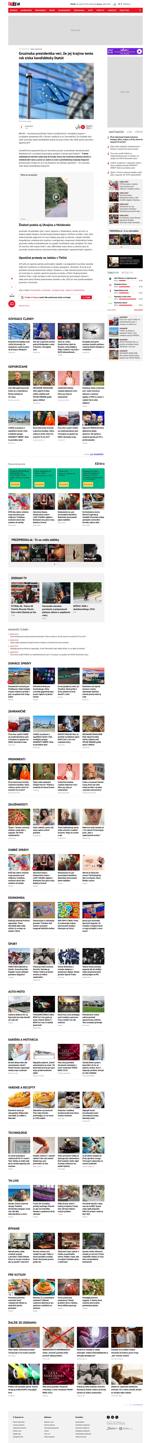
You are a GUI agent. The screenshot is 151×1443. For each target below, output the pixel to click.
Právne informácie (19, 1422)
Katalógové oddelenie (83, 1431)
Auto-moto (16, 992)
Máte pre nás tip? (81, 1437)
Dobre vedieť (12, 525)
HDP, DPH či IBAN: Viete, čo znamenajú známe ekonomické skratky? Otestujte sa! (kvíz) (68, 924)
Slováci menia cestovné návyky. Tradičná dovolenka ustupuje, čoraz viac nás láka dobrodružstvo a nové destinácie (19, 1208)
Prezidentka (35, 290)
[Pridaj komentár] (11, 279)
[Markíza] (110, 279)
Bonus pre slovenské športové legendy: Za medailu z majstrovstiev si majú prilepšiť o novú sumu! (92, 925)
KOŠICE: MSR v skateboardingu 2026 (84, 608)
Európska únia (58, 290)
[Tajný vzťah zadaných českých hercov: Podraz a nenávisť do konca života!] (44, 771)
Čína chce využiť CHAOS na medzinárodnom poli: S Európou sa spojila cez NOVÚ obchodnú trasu (49, 654)
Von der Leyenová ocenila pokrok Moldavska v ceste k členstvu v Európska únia (44, 345)
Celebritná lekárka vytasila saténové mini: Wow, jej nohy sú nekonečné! (68, 786)
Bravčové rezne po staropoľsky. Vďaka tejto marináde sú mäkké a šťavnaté (18, 1114)
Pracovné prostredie (88, 1076)
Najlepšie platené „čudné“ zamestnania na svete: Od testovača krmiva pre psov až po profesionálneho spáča (44, 1067)
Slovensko (61, 977)
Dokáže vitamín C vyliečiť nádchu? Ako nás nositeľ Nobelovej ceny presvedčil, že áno (44, 1159)
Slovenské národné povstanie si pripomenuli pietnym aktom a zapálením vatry (56, 611)
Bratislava (85, 699)
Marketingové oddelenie (83, 1434)
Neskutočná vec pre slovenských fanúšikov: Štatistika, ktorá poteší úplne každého (67, 516)
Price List (47, 1434)
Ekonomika (79, 10)
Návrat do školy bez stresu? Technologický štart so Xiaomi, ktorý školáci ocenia (91, 876)
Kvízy (90, 10)
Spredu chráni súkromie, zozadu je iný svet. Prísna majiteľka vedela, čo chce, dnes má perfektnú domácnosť (93, 1256)
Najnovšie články (18, 629)
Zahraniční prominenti (89, 793)
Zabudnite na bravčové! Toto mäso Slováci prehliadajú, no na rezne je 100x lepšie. (43, 1114)
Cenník (46, 1431)
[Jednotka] (110, 291)
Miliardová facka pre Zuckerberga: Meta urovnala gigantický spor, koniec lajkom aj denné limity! (43, 691)
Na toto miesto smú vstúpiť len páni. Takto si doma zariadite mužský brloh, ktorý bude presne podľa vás (43, 1256)
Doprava (10, 1023)
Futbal (13, 615)
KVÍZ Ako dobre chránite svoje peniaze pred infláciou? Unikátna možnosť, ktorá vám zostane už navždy (18, 517)
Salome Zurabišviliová (74, 290)
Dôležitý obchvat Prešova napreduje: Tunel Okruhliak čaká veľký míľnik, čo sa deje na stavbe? (47, 648)
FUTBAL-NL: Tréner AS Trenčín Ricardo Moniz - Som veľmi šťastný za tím (23, 609)
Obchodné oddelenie (82, 1428)
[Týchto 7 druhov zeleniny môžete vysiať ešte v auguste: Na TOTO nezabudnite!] (19, 817)
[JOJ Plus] (110, 303)
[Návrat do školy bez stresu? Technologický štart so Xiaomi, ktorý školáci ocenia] (93, 862)
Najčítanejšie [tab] (116, 132)
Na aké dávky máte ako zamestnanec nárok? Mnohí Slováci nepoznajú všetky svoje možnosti (18, 1066)
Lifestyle (112, 10)
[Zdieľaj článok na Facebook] (11, 287)
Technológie (17, 1133)
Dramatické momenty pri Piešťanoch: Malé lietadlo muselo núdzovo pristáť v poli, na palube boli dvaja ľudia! (19, 691)
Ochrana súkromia (18, 1425)
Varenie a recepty (21, 1087)
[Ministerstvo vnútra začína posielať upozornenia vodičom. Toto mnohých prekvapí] (93, 1004)
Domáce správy (19, 663)
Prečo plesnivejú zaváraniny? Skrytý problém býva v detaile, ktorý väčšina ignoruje (68, 1301)
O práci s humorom (38, 1076)
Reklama (47, 1417)
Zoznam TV (19, 578)
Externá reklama (49, 1425)
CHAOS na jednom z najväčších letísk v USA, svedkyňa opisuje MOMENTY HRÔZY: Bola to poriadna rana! (43, 739)
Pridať (88, 297)
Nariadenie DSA (18, 1437)
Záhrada (84, 1308)
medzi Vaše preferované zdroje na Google (48, 297)
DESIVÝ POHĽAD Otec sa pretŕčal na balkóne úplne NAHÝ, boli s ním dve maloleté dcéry (68, 738)
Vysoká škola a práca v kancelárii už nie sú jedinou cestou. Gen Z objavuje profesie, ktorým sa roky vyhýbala (93, 1067)
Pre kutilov (17, 1275)
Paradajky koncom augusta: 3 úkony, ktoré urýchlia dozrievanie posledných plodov (92, 1301)
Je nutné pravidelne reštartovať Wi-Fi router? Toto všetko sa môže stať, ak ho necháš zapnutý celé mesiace (19, 1160)
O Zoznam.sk (18, 1417)
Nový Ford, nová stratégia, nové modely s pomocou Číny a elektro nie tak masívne (69, 1018)
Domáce (13, 10)
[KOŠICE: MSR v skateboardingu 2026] (87, 593)
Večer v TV (127, 272)
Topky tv (100, 10)
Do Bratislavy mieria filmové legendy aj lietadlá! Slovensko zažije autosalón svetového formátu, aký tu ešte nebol (93, 517)
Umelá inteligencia (88, 1166)
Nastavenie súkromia (19, 1428)
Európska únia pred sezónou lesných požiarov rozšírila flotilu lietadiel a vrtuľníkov (93, 345)
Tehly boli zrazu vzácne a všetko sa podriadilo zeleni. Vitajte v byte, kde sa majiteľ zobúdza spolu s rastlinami (68, 1256)
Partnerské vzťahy (126, 258)
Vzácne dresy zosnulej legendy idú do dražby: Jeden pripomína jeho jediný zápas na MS (92, 970)
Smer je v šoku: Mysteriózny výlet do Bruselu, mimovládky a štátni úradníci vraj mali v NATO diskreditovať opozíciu (68, 346)
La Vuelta (11, 977)
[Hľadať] (140, 10)
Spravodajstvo (80, 1422)
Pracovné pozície (16, 464)
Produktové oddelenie (83, 1425)
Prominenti (40, 10)
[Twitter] (116, 1417)
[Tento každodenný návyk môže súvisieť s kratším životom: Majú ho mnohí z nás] (69, 817)
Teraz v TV (113, 272)
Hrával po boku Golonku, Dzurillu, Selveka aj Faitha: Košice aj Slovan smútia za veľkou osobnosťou (43, 971)
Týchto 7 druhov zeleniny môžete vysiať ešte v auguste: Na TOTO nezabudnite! (18, 831)
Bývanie (14, 1228)
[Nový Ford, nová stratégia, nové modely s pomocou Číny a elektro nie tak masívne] (69, 1004)
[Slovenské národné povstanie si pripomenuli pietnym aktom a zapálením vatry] (56, 593)
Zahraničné (26, 10)
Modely (60, 1025)
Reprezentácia (86, 977)
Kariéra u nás (17, 1431)
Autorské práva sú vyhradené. (116, 1424)
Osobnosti (36, 790)
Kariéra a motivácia (23, 1039)
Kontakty (79, 1417)
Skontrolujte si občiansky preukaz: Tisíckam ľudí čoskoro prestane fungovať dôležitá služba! (43, 924)
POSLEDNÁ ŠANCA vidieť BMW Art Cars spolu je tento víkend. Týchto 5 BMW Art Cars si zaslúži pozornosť (43, 1019)
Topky (32, 49)
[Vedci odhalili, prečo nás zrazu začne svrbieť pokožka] (44, 817)
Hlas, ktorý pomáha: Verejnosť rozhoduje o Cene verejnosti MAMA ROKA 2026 (67, 1066)
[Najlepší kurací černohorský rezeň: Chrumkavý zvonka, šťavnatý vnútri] (93, 1100)
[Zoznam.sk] (113, 1429)
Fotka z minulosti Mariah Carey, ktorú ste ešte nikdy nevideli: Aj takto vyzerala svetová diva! (92, 786)
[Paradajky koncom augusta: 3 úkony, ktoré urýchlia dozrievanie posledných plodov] (93, 1287)
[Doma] (110, 297)
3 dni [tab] (129, 132)
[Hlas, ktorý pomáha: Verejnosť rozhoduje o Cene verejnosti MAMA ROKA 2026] (69, 1052)
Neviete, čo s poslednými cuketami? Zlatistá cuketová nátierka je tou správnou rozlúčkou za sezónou (43, 1302)
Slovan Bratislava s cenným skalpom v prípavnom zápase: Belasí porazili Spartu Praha (68, 970)
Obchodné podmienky (51, 1428)
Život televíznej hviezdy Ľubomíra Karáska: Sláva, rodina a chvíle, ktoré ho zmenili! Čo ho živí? (48, 636)
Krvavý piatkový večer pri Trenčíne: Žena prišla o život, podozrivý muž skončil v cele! (68, 690)
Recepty (10, 1311)
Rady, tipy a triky (13, 1073)
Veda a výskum (37, 1166)
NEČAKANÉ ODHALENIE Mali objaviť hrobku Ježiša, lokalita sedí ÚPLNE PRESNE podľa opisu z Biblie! (92, 739)
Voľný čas (124, 10)
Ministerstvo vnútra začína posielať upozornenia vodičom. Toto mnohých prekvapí (92, 1018)
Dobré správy (18, 850)
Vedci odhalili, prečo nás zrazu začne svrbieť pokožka (43, 830)
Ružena (99, 4)
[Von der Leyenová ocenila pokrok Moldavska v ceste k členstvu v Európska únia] (44, 331)
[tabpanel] (125, 156)
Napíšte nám (17, 1434)
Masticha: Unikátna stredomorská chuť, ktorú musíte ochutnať (68, 1113)
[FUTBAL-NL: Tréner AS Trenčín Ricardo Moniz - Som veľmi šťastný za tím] (25, 593)
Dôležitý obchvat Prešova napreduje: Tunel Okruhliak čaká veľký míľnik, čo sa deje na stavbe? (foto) (19, 925)
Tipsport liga (36, 980)
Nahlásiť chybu (24, 306)
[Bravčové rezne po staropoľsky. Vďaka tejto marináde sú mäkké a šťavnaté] (19, 1100)
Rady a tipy (61, 1118)
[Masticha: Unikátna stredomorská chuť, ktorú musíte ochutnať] (69, 1100)
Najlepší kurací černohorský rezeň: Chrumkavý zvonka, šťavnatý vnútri (90, 1114)
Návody (10, 1169)
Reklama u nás (48, 1422)
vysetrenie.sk (62, 838)
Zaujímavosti (64, 10)
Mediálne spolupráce (64, 1073)
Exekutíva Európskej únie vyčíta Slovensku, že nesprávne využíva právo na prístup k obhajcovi (19, 345)
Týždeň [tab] (138, 132)
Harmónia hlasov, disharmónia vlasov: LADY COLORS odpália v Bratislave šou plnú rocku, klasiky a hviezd (44, 517)
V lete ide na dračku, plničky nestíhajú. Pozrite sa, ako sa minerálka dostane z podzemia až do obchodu (44, 1208)
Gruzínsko (46, 290)
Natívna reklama (49, 1437)
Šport (52, 10)
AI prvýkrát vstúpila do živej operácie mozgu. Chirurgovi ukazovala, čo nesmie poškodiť (92, 1159)
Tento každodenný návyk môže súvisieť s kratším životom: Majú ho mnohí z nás (68, 831)
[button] (83, 127)
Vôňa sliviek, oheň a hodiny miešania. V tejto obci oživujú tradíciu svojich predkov (68, 1207)
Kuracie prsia (86, 1121)
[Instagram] (112, 1417)
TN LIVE (13, 1181)
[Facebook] (108, 1417)
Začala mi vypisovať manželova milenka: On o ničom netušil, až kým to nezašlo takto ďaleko (130, 262)
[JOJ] (110, 285)
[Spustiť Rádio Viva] (124, 49)
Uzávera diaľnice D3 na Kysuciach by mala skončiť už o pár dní (19, 1017)
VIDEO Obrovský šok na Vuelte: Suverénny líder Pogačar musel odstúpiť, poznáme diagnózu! (18, 970)
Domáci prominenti (14, 793)
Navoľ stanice (111, 310)
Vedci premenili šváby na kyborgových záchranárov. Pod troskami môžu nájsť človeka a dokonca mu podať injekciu (68, 1160)
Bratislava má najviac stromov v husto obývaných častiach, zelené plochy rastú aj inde (91, 691)
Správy (44, 618)
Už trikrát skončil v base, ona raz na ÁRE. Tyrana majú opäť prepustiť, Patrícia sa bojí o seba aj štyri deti (92, 1208)
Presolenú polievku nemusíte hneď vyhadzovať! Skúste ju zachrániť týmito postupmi (17, 1302)
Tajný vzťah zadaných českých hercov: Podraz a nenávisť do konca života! (39, 642)
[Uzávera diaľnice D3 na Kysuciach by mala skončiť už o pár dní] (19, 1004)
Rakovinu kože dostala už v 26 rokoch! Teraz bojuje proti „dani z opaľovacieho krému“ (93, 831)
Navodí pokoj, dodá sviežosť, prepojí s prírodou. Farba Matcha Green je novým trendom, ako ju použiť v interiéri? (19, 1256)
